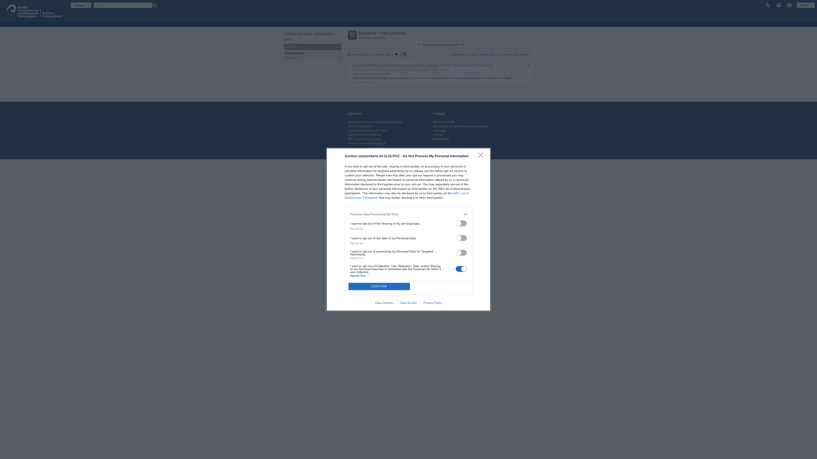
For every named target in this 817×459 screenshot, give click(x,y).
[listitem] (408, 214)
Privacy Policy (432, 303)
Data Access (408, 303)
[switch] (461, 223)
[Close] (482, 156)
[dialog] (408, 229)
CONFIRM (379, 286)
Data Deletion (384, 303)
